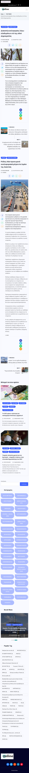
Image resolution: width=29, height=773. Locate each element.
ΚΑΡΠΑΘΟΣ (16, 688)
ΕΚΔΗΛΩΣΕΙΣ (21, 529)
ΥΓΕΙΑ (7, 602)
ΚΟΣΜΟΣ (21, 550)
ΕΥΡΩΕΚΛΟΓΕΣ (21, 540)
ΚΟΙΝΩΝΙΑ (7, 550)
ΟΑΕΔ (4, 705)
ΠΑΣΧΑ (20, 705)
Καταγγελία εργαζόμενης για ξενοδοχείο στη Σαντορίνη (12, 695)
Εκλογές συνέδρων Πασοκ (17, 672)
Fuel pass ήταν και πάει (8, 650)
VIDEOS (8, 508)
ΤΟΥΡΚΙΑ (5, 729)
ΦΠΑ (4, 736)
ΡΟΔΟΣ (7, 582)
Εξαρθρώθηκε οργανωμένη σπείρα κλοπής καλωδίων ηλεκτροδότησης (12, 679)
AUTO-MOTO (7, 495)
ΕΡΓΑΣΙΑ (7, 540)
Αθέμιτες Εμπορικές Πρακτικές (10, 663)
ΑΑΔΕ (18, 653)
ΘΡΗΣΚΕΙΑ (7, 545)
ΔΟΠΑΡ (11, 669)
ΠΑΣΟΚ (12, 705)
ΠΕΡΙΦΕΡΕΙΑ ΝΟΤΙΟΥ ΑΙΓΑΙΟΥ (21, 569)
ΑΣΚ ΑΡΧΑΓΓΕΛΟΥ (7, 660)
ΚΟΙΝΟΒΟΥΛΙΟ (21, 545)
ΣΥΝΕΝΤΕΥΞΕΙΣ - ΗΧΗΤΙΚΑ (21, 583)
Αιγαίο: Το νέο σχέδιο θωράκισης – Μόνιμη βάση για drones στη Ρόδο (14, 630)
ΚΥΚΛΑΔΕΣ (8, 556)
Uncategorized (21, 502)
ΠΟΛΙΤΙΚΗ (7, 576)
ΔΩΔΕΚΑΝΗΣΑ (7, 529)
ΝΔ (22, 702)
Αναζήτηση (3, 481)
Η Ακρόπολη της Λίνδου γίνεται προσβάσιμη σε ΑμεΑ (13, 684)
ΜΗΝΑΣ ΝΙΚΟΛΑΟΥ (16, 699)
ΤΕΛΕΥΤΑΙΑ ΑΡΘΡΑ (7, 590)
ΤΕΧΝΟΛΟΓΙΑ (21, 589)
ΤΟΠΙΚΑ (7, 597)
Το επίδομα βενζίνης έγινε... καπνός (11, 732)
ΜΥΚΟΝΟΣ (5, 702)
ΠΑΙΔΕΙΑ (21, 561)
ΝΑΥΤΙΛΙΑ (21, 556)
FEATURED (8, 14)
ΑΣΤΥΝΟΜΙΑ (21, 514)
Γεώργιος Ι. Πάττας (18, 666)
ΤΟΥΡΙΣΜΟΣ (21, 597)
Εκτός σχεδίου (6, 675)
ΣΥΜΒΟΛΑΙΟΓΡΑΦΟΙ (8, 715)
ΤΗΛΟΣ (4, 726)
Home (2, 14)
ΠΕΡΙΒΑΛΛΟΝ (7, 567)
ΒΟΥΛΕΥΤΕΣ (6, 666)
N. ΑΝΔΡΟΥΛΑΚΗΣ (7, 653)
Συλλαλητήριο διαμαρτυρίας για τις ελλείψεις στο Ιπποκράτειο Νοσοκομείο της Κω (13, 719)
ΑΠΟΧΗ (17, 656)
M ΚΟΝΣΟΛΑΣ (21, 650)
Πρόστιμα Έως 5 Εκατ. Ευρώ (9, 709)
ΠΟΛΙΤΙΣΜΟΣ (21, 576)
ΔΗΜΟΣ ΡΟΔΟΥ (21, 522)
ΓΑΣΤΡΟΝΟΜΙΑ (8, 521)
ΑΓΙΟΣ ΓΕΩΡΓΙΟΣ (7, 656)
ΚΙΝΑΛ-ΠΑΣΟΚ (14, 691)
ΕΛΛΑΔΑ (21, 534)
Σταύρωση (20, 715)
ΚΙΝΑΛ (4, 691)
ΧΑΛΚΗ (4, 739)
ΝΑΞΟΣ (15, 702)
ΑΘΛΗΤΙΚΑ (21, 508)
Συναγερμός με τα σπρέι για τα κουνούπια (12, 723)
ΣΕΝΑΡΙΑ (18, 712)
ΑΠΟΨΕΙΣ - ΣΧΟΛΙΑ (8, 515)
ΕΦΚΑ (4, 672)
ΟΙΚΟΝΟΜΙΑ (7, 561)
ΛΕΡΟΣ (4, 699)
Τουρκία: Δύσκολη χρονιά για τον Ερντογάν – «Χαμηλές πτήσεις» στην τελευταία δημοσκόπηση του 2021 (13, 457)
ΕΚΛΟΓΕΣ (7, 534)
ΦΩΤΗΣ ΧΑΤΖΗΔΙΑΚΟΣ (15, 736)
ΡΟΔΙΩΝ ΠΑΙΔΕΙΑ (7, 712)
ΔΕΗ (4, 669)
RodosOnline (7, 418)
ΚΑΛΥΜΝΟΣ (6, 688)
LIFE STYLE (7, 501)
